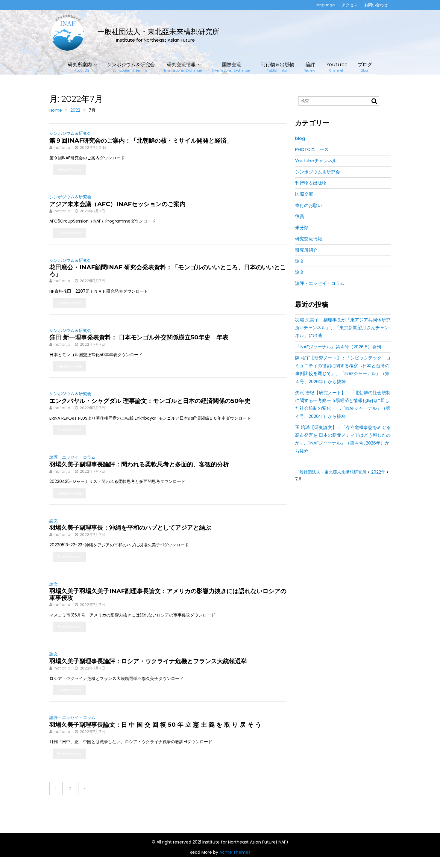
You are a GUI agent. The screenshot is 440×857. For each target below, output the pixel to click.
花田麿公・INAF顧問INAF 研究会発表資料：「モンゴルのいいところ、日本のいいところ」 (167, 270)
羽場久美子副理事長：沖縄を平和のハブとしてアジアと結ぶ (130, 527)
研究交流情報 (183, 67)
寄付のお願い (308, 205)
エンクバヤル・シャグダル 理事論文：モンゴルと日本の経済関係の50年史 (150, 400)
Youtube (337, 67)
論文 (53, 521)
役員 (299, 216)
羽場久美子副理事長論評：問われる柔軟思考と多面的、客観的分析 (139, 464)
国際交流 (231, 67)
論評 (309, 67)
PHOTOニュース (312, 149)
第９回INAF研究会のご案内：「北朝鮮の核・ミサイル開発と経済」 (141, 140)
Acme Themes (235, 852)
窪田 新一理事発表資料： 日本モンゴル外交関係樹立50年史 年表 (138, 337)
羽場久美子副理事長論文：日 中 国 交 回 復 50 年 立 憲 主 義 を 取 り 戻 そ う (155, 724)
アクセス (349, 5)
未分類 (302, 227)
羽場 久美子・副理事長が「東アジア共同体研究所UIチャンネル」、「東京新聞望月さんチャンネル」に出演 (343, 328)
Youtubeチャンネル (316, 161)
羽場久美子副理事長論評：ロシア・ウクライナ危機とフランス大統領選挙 (148, 661)
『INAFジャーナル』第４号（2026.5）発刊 (338, 347)
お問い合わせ (376, 5)
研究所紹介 (306, 250)
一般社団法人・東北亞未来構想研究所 (158, 32)
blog (300, 138)
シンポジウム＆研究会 (131, 67)
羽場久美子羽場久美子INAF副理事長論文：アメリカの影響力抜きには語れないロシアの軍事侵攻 (167, 594)
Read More (69, 169)
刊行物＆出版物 (277, 67)
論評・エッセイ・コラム (72, 457)
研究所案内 (80, 67)
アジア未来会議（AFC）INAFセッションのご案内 (117, 204)
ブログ (365, 67)
